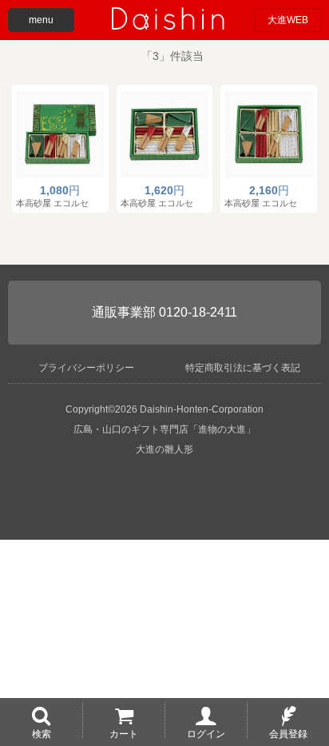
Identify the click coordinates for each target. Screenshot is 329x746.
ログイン (206, 733)
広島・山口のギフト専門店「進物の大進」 (164, 429)
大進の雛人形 (164, 449)
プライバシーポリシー (86, 367)
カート (123, 733)
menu (41, 20)
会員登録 (288, 733)
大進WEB (288, 20)
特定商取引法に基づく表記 (242, 367)
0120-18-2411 (198, 312)
